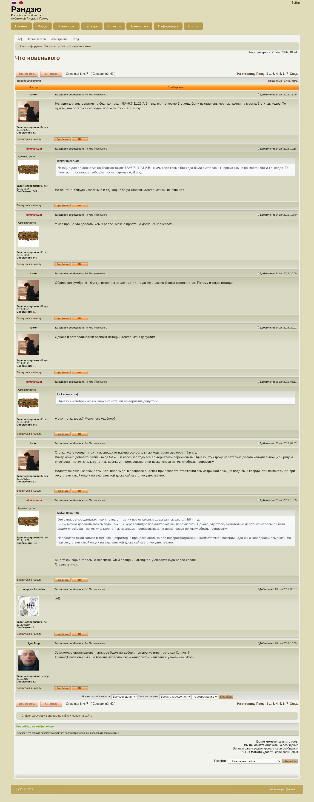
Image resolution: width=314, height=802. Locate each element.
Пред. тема (275, 80)
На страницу (246, 73)
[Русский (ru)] (14, 3)
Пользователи (36, 39)
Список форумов (31, 46)
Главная (21, 26)
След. (294, 73)
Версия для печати (29, 80)
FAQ (19, 39)
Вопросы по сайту (56, 46)
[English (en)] (21, 3)
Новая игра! (66, 26)
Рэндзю (26, 9)
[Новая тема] (27, 74)
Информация (168, 26)
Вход (75, 39)
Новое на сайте (80, 46)
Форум (42, 26)
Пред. (260, 73)
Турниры (91, 26)
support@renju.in (286, 789)
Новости (114, 26)
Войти (295, 2)
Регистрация (59, 39)
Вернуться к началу (29, 139)
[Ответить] (51, 74)
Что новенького (37, 58)
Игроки (193, 26)
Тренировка (139, 26)
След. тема (290, 80)
